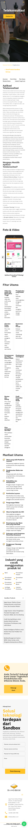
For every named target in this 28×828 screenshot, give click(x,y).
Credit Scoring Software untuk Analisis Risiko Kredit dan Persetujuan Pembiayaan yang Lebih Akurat (12, 622)
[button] (24, 824)
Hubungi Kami (13, 689)
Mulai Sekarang (15, 771)
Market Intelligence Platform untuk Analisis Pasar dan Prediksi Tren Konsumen (14, 631)
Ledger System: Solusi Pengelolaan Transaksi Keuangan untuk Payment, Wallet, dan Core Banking (14, 613)
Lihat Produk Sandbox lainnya (13, 71)
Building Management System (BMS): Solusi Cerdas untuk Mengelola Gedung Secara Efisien (13, 640)
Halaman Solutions (7, 65)
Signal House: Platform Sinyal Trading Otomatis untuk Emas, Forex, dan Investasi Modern (12, 604)
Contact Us (9, 16)
